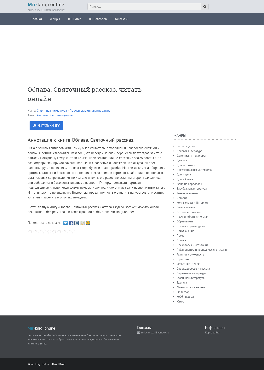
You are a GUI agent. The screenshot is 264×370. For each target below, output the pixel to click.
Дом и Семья (185, 179)
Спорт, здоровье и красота (193, 268)
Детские (182, 160)
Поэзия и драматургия (191, 226)
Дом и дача (184, 174)
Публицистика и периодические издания (202, 249)
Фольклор (183, 292)
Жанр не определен (189, 184)
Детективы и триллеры (191, 155)
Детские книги (186, 165)
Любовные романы (189, 212)
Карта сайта (212, 332)
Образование (185, 221)
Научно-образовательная (192, 217)
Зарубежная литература (192, 188)
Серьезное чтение (188, 264)
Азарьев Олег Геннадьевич (55, 115)
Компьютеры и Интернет (192, 202)
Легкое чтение (186, 207)
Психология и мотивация (192, 245)
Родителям (183, 259)
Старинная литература (52, 110)
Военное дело (186, 146)
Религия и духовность (190, 254)
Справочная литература (191, 273)
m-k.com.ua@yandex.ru (155, 332)
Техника (182, 282)
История (182, 198)
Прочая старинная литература (90, 110)
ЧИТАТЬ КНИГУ (49, 125)
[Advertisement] (132, 52)
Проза (180, 235)
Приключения (185, 231)
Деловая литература (189, 151)
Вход (62, 364)
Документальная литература (194, 170)
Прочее (181, 240)
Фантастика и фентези (191, 287)
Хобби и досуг (185, 296)
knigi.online (46, 4)
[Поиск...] (205, 6)
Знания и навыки (187, 193)
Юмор (180, 301)
